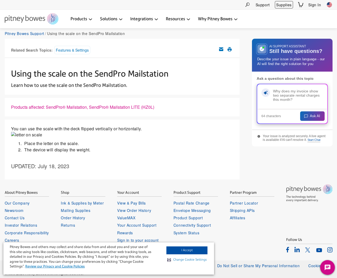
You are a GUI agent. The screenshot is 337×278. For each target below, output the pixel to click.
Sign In (314, 4)
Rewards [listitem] (125, 232)
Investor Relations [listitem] (21, 225)
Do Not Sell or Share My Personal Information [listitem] (258, 265)
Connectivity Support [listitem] (192, 225)
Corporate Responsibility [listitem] (27, 232)
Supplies (283, 4)
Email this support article (221, 49)
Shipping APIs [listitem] (242, 210)
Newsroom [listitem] (14, 210)
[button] (187, 260)
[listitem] (287, 249)
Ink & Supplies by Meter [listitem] (82, 203)
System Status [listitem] (186, 232)
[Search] (247, 4)
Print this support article (229, 49)
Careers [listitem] (12, 240)
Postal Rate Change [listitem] (192, 203)
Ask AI (315, 116)
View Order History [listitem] (134, 210)
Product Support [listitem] (188, 217)
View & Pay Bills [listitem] (131, 203)
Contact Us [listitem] (15, 217)
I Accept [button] (187, 250)
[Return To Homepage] (31, 19)
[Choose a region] (329, 5)
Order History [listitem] (73, 217)
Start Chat (314, 139)
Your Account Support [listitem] (136, 225)
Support (263, 4)
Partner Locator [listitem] (244, 203)
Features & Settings (72, 50)
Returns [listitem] (68, 225)
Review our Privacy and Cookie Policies (55, 266)
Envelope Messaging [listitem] (192, 210)
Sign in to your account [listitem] (138, 240)
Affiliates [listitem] (237, 217)
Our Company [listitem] (17, 203)
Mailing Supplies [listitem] (75, 210)
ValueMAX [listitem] (126, 217)
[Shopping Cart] (300, 4)
